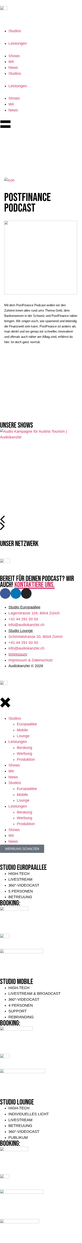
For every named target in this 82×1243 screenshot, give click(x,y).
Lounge (23, 736)
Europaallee (27, 724)
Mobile (22, 730)
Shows (14, 56)
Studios (14, 31)
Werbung (24, 753)
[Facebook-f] (5, 593)
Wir (11, 62)
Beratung (25, 748)
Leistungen (17, 43)
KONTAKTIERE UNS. (35, 585)
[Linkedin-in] (16, 593)
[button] (1, 518)
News (13, 67)
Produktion (26, 759)
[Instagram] (26, 593)
